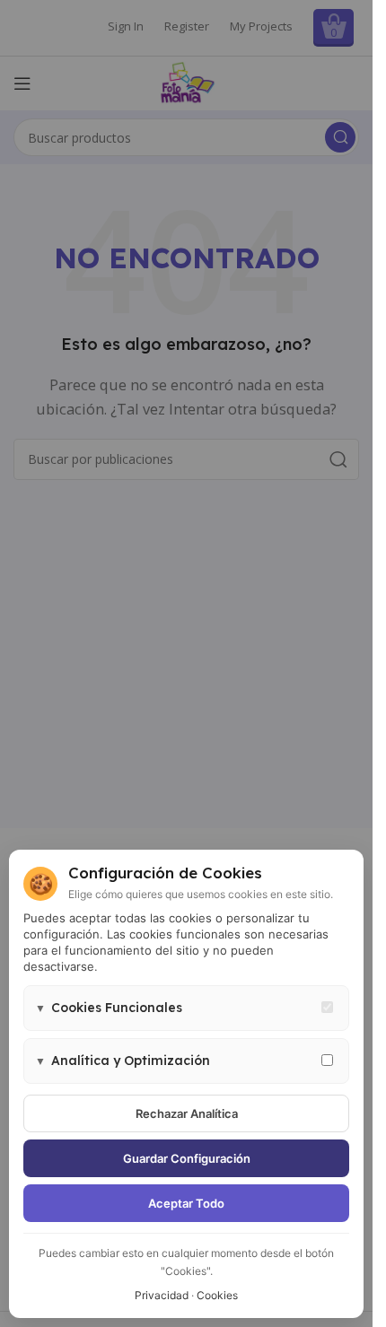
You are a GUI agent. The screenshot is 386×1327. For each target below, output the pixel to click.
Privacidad (162, 1295)
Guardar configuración (186, 1158)
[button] (186, 1008)
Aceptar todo (186, 1203)
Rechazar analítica (187, 1113)
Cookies (217, 1295)
